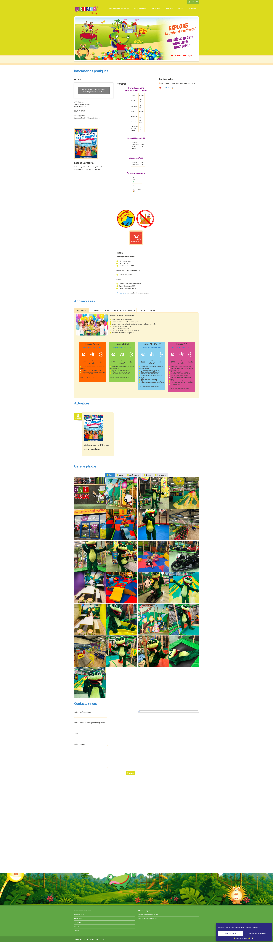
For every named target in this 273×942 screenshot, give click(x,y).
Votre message (79, 744)
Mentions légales (144, 911)
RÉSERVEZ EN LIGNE (92, 347)
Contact (192, 8)
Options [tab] (106, 310)
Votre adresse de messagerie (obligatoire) (89, 723)
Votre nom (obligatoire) (82, 712)
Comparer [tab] (95, 310)
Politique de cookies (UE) (147, 918)
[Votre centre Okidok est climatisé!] (93, 428)
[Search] (189, 2)
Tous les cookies (231, 933)
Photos (181, 8)
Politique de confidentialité (148, 915)
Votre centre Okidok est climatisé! (96, 447)
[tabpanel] (136, 355)
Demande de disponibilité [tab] (124, 310)
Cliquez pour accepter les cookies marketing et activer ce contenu (93, 90)
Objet (76, 733)
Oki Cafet (169, 8)
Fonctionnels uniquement (257, 933)
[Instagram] (193, 2)
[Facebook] (197, 2)
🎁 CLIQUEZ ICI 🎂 (166, 88)
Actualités (155, 8)
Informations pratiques (119, 8)
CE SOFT (102, 939)
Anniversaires (140, 8)
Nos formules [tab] (81, 310)
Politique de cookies (241, 938)
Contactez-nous (122, 293)
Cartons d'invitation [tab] (146, 310)
